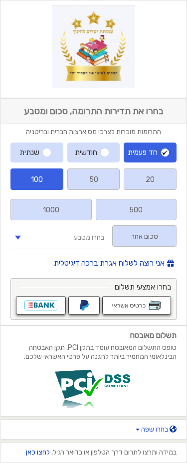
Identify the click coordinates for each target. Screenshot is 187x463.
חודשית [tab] (86, 152)
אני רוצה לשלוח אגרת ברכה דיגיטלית (109, 263)
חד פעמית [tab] (143, 152)
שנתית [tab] (29, 152)
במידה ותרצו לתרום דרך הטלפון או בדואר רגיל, (101, 452)
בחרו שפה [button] (155, 429)
